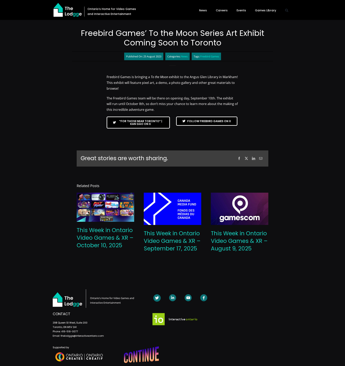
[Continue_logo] (141, 348)
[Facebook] (239, 158)
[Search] (286, 10)
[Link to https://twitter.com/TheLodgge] (157, 298)
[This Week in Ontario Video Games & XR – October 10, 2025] (105, 195)
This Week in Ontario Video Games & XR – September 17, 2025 (172, 241)
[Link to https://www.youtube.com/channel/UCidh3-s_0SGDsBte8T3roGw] (188, 297)
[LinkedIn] (253, 158)
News (184, 56)
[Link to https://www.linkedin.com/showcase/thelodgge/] (172, 297)
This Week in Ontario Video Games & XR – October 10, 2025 (105, 237)
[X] (246, 158)
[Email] (260, 158)
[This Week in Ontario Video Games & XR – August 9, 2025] (239, 195)
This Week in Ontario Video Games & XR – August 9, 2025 (239, 241)
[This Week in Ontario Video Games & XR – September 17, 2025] (172, 195)
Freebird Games (209, 56)
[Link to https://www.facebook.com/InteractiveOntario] (203, 297)
